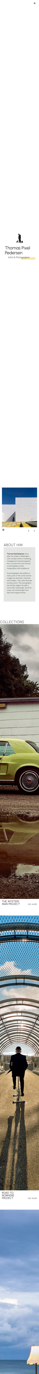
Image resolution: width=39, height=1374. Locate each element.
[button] (34, 3)
